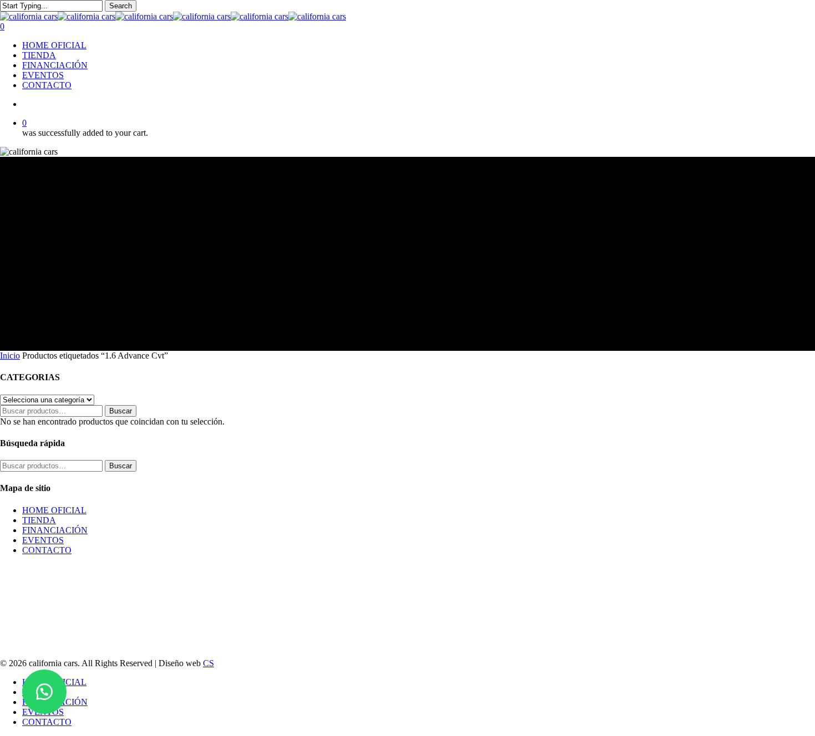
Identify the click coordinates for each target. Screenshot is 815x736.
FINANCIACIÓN (55, 530)
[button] (44, 691)
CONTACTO (47, 550)
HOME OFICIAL (54, 510)
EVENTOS (43, 540)
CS (208, 663)
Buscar (120, 411)
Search (120, 6)
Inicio (10, 355)
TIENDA (39, 520)
